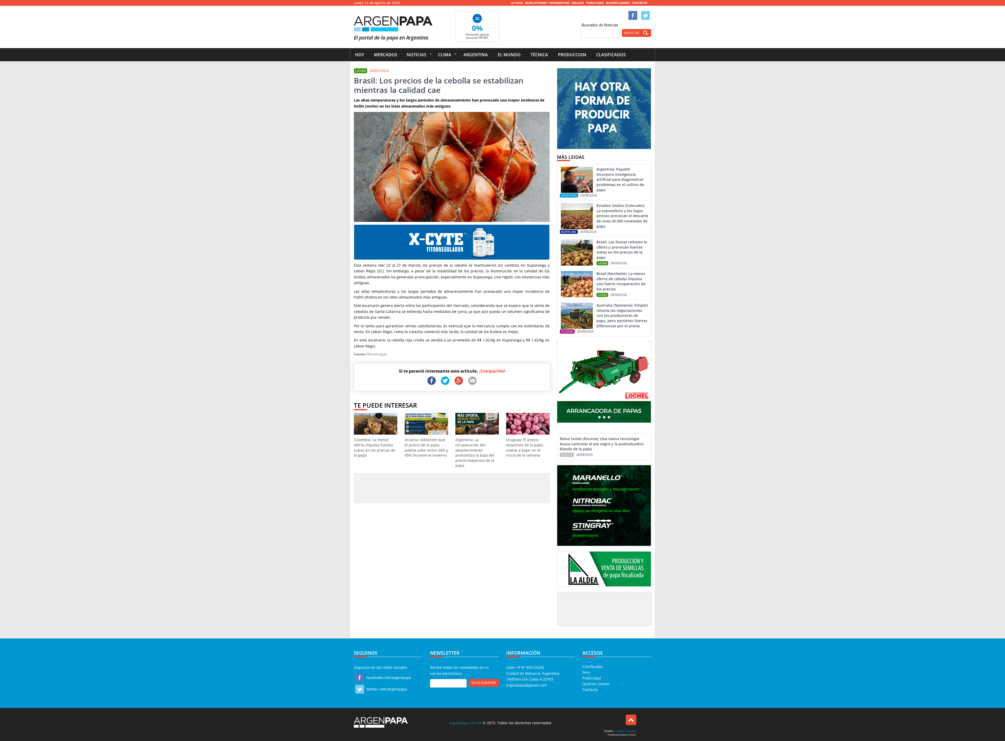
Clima (444, 55)
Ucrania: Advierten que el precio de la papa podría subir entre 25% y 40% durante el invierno (426, 447)
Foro (586, 672)
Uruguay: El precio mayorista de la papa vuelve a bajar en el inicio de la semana (524, 447)
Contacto (639, 3)
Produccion (572, 55)
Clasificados (611, 55)
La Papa (517, 3)
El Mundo (509, 55)
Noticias (416, 55)
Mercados (385, 55)
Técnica (539, 55)
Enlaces (578, 3)
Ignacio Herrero (629, 734)
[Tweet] (445, 381)
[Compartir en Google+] (459, 381)
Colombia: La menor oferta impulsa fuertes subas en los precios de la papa (374, 447)
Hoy (359, 55)
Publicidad (595, 3)
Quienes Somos (618, 3)
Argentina (476, 55)
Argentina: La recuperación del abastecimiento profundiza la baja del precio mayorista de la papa (474, 452)
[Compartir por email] (472, 381)
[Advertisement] (451, 488)
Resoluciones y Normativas (547, 3)
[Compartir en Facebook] (431, 381)
